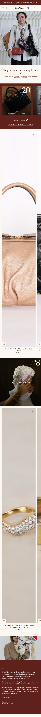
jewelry (32, 674)
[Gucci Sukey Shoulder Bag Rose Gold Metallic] (19, 239)
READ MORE (6, 697)
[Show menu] (3, 8)
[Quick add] (4, 344)
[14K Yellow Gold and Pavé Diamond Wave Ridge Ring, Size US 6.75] (19, 515)
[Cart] (38, 8)
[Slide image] (20, 38)
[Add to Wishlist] (33, 134)
